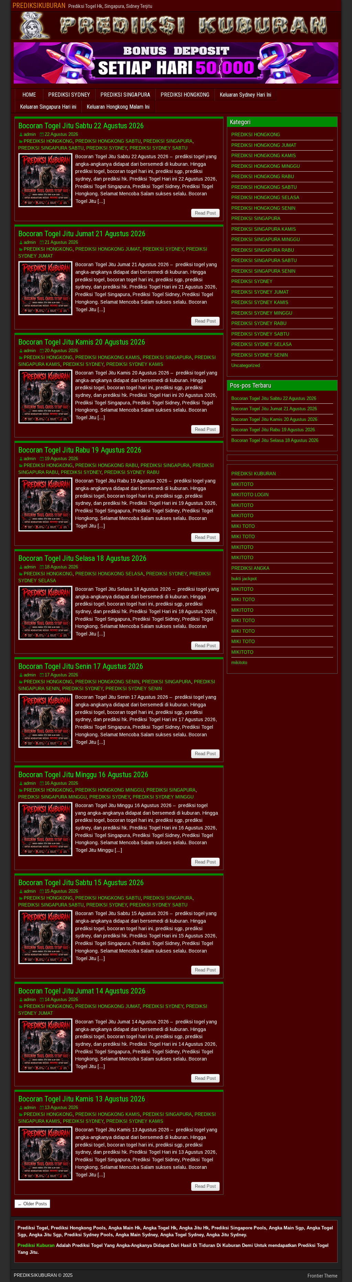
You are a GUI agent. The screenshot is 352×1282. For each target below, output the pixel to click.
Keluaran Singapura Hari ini (48, 107)
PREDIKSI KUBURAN (253, 473)
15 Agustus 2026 (61, 891)
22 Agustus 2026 (61, 134)
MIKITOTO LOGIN (249, 494)
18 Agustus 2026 (61, 566)
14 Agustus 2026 (61, 999)
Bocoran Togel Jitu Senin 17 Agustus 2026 (80, 666)
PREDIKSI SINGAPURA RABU (262, 250)
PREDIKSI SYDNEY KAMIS (134, 364)
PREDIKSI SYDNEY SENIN (134, 688)
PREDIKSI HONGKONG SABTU (108, 141)
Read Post (205, 213)
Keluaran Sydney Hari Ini (245, 94)
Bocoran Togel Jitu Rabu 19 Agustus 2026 (80, 450)
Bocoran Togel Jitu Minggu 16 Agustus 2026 (83, 774)
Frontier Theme (323, 1276)
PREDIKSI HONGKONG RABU (106, 465)
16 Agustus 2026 (61, 783)
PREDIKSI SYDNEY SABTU (158, 148)
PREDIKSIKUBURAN (39, 5)
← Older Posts (32, 1203)
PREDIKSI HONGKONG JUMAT (107, 249)
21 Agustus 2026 (61, 242)
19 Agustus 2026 (61, 458)
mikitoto (239, 662)
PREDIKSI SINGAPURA (125, 94)
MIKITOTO (242, 484)
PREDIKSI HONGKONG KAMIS (107, 357)
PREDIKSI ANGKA (250, 568)
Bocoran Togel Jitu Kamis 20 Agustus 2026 (81, 342)
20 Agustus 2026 (61, 350)
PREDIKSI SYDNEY (69, 94)
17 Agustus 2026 (61, 674)
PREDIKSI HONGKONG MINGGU (109, 790)
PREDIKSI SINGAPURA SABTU (51, 148)
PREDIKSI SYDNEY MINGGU (163, 797)
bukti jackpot (244, 578)
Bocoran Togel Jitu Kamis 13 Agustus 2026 (81, 1099)
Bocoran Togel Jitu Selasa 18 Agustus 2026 (82, 558)
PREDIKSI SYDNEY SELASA (261, 344)
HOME (29, 94)
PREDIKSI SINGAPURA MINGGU (52, 797)
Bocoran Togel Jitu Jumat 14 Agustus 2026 (82, 991)
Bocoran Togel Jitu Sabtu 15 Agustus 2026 (81, 882)
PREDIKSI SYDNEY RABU (131, 472)
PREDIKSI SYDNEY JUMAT (260, 292)
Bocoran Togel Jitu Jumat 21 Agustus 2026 (82, 233)
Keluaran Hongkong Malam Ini (118, 107)
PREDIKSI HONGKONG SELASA (109, 573)
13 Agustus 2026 (61, 1107)
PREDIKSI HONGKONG (185, 94)
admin (30, 134)
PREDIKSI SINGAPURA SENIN (263, 271)
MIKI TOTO (243, 526)
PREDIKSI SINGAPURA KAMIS (263, 229)
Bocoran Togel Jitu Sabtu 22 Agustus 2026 (81, 125)
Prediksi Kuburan (36, 1245)
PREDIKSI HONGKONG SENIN (107, 681)
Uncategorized (245, 365)
